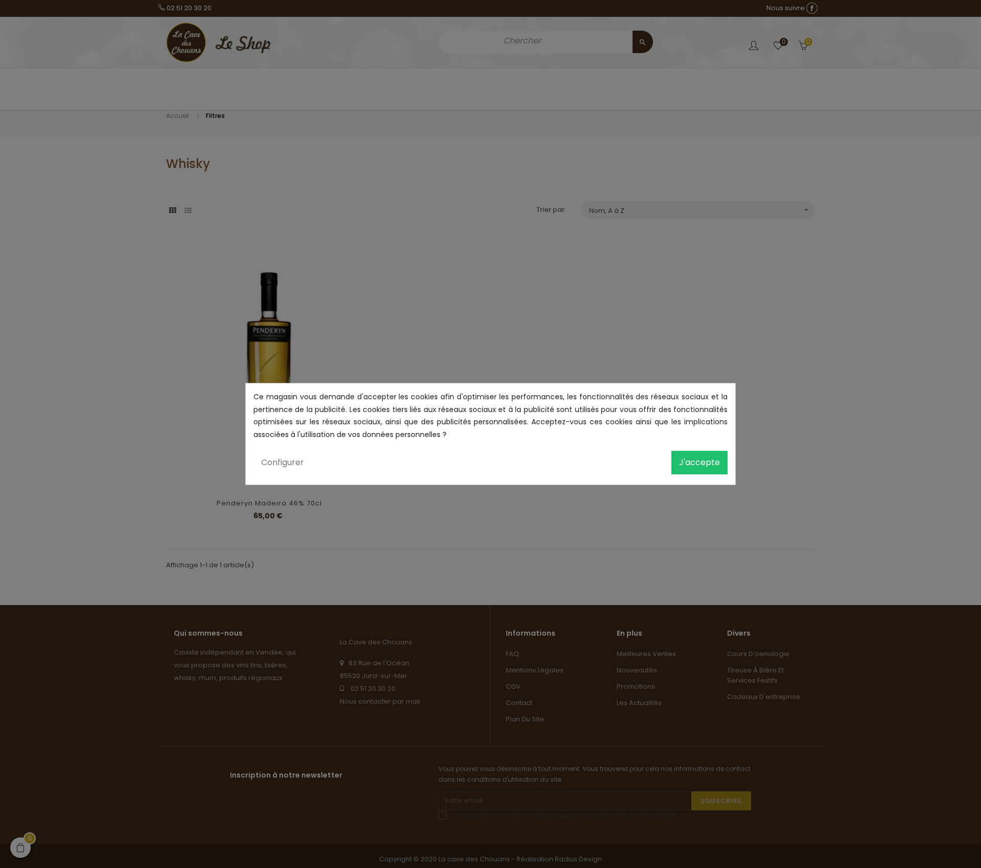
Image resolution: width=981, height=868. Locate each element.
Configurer (282, 462)
